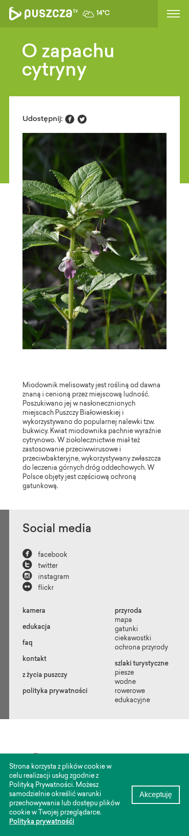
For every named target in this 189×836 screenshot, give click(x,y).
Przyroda (128, 611)
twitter (40, 565)
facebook (44, 554)
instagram (45, 576)
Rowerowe (130, 691)
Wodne (125, 682)
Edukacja (36, 627)
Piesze (124, 673)
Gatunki (126, 630)
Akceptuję (155, 794)
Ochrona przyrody (141, 648)
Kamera (33, 611)
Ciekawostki (133, 639)
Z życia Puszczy (44, 675)
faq (27, 643)
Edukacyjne (132, 701)
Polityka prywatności (55, 691)
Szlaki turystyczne (141, 664)
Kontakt (34, 659)
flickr (38, 587)
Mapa (123, 620)
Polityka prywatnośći (41, 822)
